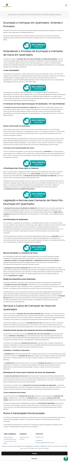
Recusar (34, 458)
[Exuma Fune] (7, 5)
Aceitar (34, 453)
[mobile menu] (66, 5)
